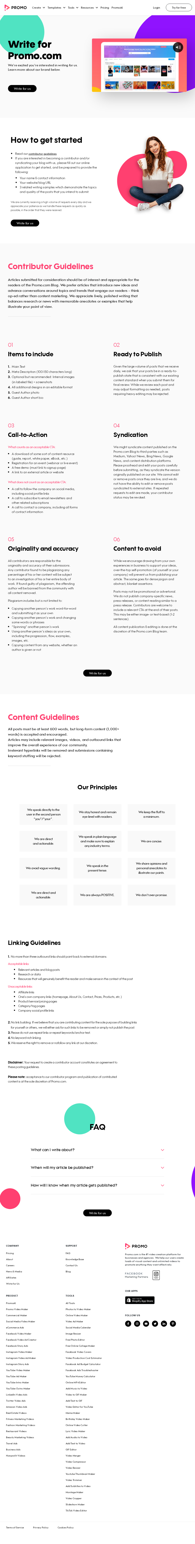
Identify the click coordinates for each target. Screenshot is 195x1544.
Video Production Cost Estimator (84, 1358)
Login (156, 7)
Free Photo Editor (75, 1339)
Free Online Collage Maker (80, 1345)
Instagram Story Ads (17, 1364)
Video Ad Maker (74, 1321)
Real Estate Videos (16, 1413)
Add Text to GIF (74, 1400)
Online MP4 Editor (76, 1382)
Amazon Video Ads (16, 1406)
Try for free (179, 7)
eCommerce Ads (15, 1327)
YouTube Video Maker (18, 1370)
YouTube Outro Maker (18, 1388)
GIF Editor (71, 1449)
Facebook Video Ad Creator (21, 1339)
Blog (68, 1271)
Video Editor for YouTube (79, 1406)
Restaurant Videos (16, 1431)
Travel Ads (12, 1443)
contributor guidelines (43, 153)
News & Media (14, 1271)
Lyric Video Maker (75, 1431)
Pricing (105, 7)
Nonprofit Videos (15, 1455)
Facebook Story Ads (17, 1345)
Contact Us (72, 1265)
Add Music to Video (76, 1388)
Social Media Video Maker (20, 1321)
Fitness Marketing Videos (20, 1419)
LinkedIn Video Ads (16, 1394)
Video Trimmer (74, 1480)
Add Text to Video (75, 1443)
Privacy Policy (41, 1527)
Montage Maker (74, 1492)
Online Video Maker (77, 1315)
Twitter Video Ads (16, 1400)
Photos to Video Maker (78, 1309)
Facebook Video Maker (18, 1333)
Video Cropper (74, 1498)
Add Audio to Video (76, 1437)
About (9, 1259)
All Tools (70, 1303)
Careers (10, 1265)
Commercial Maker (16, 1315)
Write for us (22, 89)
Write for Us (12, 1283)
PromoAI (117, 7)
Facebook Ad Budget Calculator (83, 1364)
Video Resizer (73, 1467)
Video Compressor (76, 1461)
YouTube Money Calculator (81, 1376)
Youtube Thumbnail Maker (80, 1474)
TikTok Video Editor (76, 1510)
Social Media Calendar (78, 1327)
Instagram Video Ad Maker (21, 1358)
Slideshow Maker (75, 1504)
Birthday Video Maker (78, 1419)
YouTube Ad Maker (16, 1376)
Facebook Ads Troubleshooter (82, 1370)
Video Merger (73, 1455)
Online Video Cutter (77, 1425)
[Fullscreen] (183, 89)
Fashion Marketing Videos (20, 1425)
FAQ (68, 1253)
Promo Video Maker (17, 1309)
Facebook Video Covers (79, 1352)
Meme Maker (73, 1413)
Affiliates (11, 1277)
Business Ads (13, 1449)
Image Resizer (73, 1333)
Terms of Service (15, 1527)
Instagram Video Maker (19, 1352)
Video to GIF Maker (76, 1394)
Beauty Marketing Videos (20, 1437)
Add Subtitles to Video (78, 1486)
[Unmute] (176, 89)
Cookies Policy (66, 1527)
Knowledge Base (75, 1259)
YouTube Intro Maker (17, 1382)
